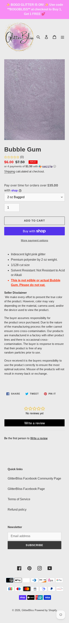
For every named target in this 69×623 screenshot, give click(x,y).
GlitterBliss (28, 610)
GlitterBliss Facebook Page (26, 488)
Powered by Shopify (46, 610)
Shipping (9, 171)
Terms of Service (19, 499)
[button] (30, 166)
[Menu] (62, 37)
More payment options (34, 240)
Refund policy (17, 509)
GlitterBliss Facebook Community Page (34, 478)
